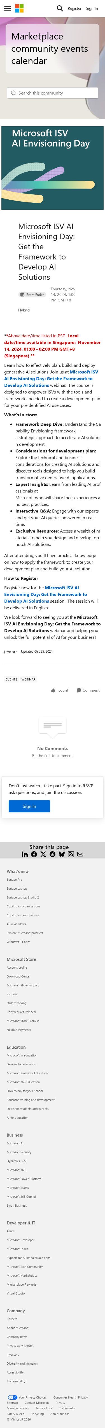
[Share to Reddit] (52, 854)
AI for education (17, 1117)
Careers (12, 1319)
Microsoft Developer (20, 1240)
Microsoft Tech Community (25, 1266)
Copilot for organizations (23, 906)
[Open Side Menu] (7, 8)
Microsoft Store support (23, 985)
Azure (11, 1231)
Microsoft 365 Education (23, 1082)
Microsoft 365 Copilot (21, 1196)
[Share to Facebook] (34, 854)
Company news (17, 1337)
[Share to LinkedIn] (25, 854)
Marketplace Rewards (21, 1284)
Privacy (60, 1402)
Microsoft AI (15, 1143)
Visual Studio (16, 1293)
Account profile (17, 967)
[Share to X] (43, 854)
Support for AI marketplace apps (28, 1258)
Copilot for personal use (23, 915)
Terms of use (44, 1408)
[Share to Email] (80, 854)
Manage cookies (18, 1408)
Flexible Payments (19, 1030)
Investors (13, 1354)
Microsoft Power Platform (24, 1179)
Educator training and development (31, 1100)
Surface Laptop (17, 888)
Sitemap (12, 1402)
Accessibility (15, 1372)
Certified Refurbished (21, 1012)
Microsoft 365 (16, 1170)
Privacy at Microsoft (20, 1345)
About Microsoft (18, 1328)
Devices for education (21, 1064)
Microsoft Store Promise (23, 1021)
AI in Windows (16, 924)
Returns (12, 994)
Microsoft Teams (18, 1188)
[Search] (60, 8)
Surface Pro (14, 879)
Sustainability (16, 1381)
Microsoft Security (19, 1152)
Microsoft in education (22, 1055)
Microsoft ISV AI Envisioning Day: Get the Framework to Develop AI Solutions (51, 378)
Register (74, 8)
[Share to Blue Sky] (62, 854)
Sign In (92, 8)
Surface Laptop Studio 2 (23, 897)
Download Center (19, 976)
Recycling (37, 1414)
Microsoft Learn (17, 1249)
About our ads (59, 1414)
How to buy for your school (25, 1091)
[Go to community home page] (19, 8)
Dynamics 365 (16, 1161)
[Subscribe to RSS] (71, 854)
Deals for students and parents (28, 1109)
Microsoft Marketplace (22, 1275)
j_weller (9, 651)
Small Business (17, 1205)
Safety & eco (15, 1414)
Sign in (29, 806)
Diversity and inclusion (22, 1363)
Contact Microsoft (37, 1402)
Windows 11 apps (19, 942)
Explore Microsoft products (25, 933)
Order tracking (16, 1003)
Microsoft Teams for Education (27, 1073)
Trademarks (67, 1408)
